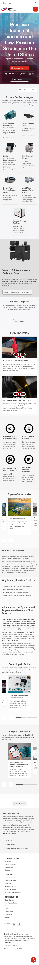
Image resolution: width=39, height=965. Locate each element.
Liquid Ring (8, 914)
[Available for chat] (33, 960)
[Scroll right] (11, 541)
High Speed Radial (11, 903)
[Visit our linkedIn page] (14, 924)
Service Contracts (11, 886)
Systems (7, 917)
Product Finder (10, 878)
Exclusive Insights (10, 889)
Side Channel (9, 900)
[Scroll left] (4, 541)
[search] (36, 3)
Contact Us (8, 870)
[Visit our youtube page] (19, 924)
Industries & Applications (13, 892)
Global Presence (10, 864)
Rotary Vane (9, 911)
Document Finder (10, 881)
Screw (7, 909)
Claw (6, 906)
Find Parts (8, 883)
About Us (8, 861)
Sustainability (9, 867)
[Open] (35, 9)
